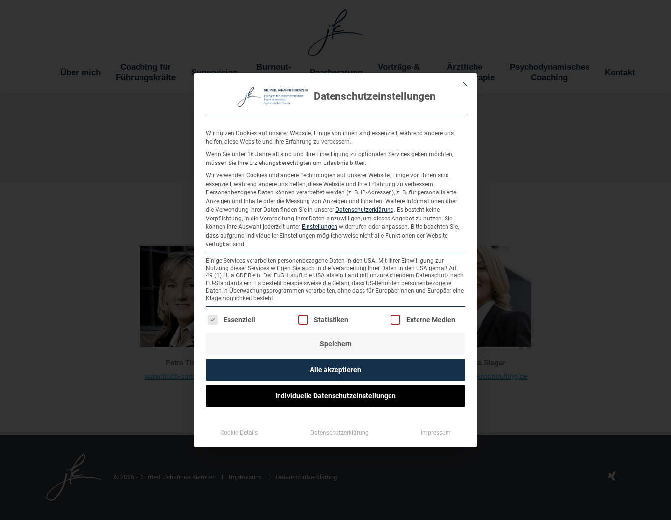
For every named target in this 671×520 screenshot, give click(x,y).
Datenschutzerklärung (365, 209)
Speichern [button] (336, 344)
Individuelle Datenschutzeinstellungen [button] (335, 396)
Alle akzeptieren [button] (335, 370)
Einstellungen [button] (319, 226)
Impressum (436, 432)
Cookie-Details (239, 432)
